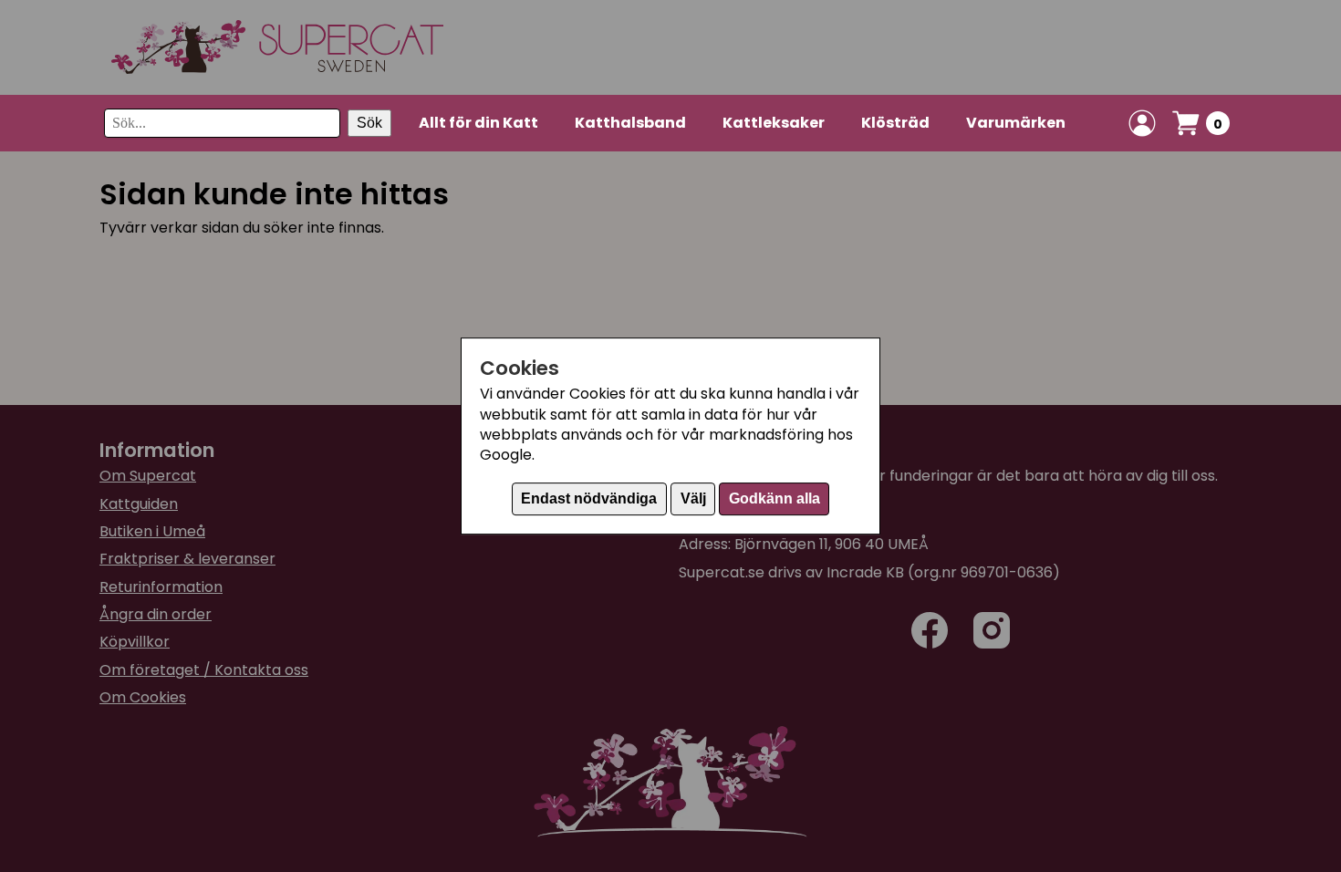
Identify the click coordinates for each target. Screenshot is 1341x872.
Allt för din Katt (478, 122)
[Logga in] (1142, 123)
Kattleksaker (773, 122)
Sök (369, 122)
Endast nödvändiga (589, 498)
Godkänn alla (774, 498)
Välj (693, 498)
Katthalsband (630, 122)
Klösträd (895, 122)
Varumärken (1016, 122)
